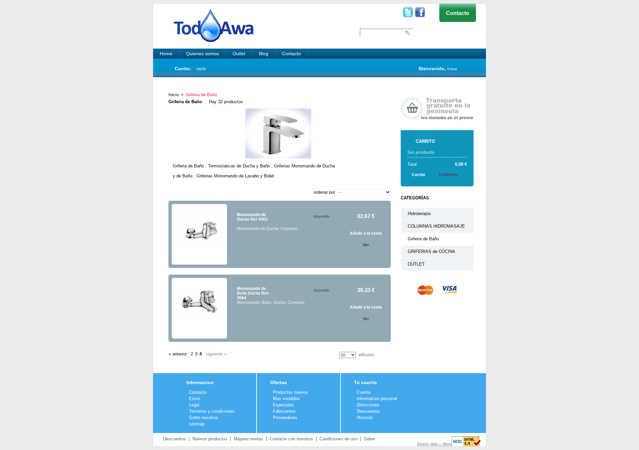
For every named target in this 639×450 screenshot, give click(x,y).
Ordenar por (324, 192)
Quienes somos (202, 53)
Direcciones (368, 404)
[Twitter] (408, 9)
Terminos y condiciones (212, 411)
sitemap (196, 423)
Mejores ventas (248, 438)
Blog (263, 53)
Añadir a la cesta (366, 233)
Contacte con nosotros (291, 438)
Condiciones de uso (338, 438)
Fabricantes (284, 411)
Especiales (283, 404)
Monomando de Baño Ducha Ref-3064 (253, 293)
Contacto (457, 13)
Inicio (173, 94)
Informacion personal (377, 398)
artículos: (366, 354)
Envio (194, 398)
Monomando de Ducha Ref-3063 (252, 217)
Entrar (452, 69)
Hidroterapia (419, 213)
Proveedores (285, 417)
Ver (366, 245)
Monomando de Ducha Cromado (267, 228)
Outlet (239, 53)
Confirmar (448, 174)
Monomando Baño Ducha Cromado (271, 302)
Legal (194, 404)
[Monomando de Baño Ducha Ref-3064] (199, 308)
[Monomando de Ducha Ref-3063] (199, 234)
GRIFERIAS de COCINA (431, 251)
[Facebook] (420, 9)
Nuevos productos (209, 438)
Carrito (425, 141)
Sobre (369, 438)
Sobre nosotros (203, 417)
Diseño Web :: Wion (434, 444)
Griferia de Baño (423, 238)
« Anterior (178, 353)
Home (166, 53)
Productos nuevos (290, 392)
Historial (364, 417)
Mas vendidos (286, 398)
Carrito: (183, 68)
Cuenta (363, 392)
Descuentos (368, 411)
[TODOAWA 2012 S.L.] (207, 20)
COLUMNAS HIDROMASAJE (436, 226)
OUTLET (416, 264)
